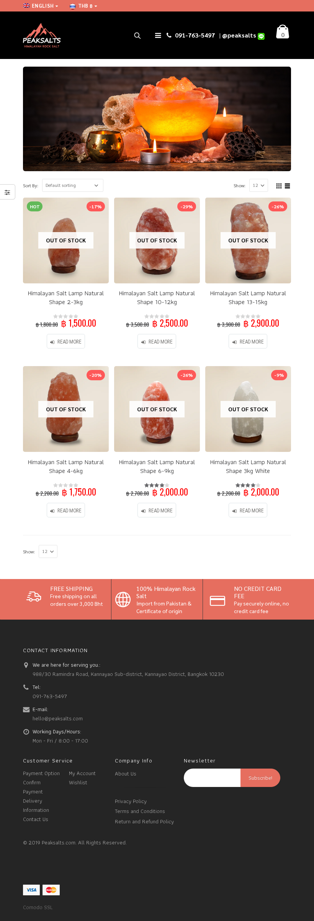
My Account (82, 773)
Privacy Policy (131, 801)
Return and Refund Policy (144, 821)
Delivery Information (36, 805)
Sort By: (30, 185)
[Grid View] (279, 185)
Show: (239, 185)
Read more (69, 342)
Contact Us (35, 819)
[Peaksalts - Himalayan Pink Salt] (42, 35)
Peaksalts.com (58, 842)
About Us (125, 773)
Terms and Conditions (140, 810)
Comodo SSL (37, 907)
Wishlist (78, 782)
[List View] (287, 185)
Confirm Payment (33, 787)
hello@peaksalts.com (58, 718)
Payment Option (41, 773)
